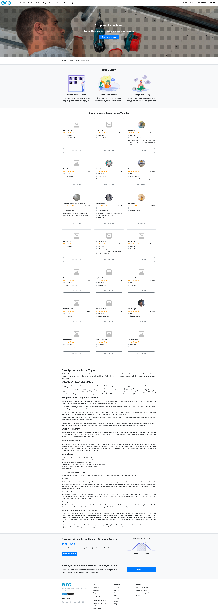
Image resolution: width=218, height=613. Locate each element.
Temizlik (23, 3)
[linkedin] (84, 603)
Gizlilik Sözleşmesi (141, 590)
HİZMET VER (202, 3)
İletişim (138, 595)
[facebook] (64, 603)
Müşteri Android (97, 606)
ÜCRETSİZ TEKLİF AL (109, 37)
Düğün (59, 3)
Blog (94, 593)
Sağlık (66, 3)
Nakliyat (31, 3)
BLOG (185, 3)
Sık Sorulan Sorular (142, 587)
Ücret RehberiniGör (69, 553)
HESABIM (212, 3)
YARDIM (192, 3)
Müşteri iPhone (97, 608)
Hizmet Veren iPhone (99, 603)
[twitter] (68, 603)
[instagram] (72, 603)
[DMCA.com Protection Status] (68, 595)
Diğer (72, 3)
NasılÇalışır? (97, 590)
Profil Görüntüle (76, 150)
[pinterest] (80, 603)
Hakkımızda (96, 587)
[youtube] (76, 603)
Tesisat (51, 3)
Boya (45, 3)
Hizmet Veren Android (99, 600)
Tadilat (38, 3)
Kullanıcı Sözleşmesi (142, 593)
